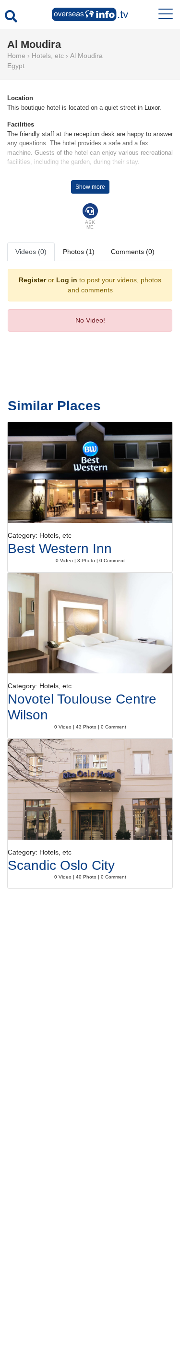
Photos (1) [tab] (79, 251)
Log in (66, 280)
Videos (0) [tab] (31, 251)
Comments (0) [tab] (133, 251)
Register (32, 280)
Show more (90, 187)
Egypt (15, 65)
